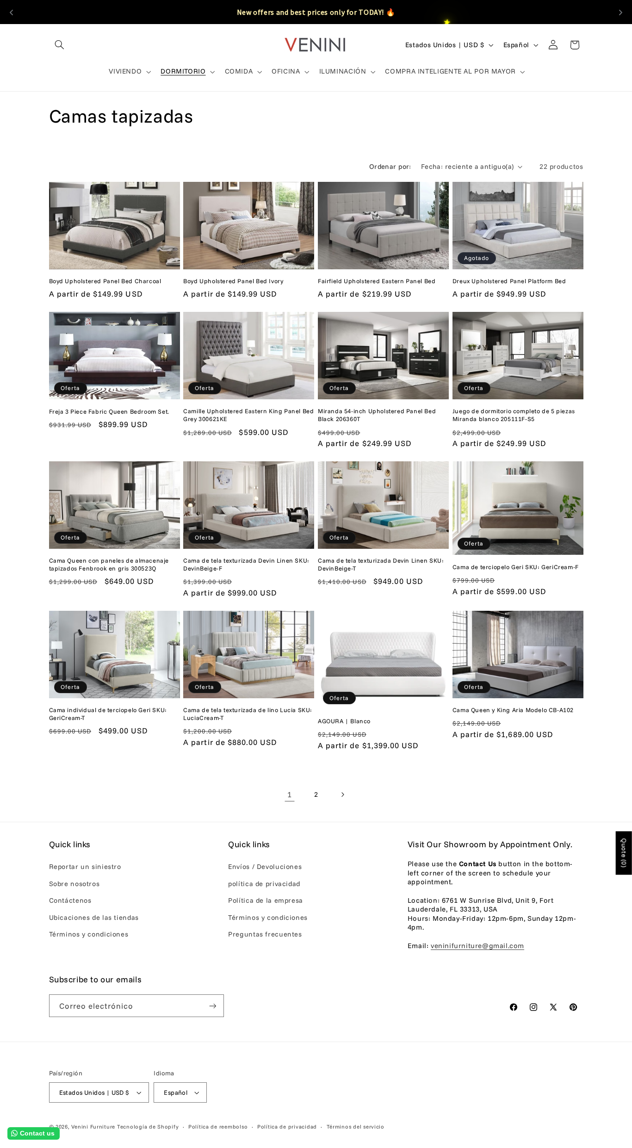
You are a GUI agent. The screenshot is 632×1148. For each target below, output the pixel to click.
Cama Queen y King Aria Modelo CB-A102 (513, 710)
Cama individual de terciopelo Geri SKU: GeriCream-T (108, 713)
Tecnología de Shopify (148, 1126)
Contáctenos (70, 900)
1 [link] (289, 794)
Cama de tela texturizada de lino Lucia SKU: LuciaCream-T (247, 713)
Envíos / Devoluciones (265, 866)
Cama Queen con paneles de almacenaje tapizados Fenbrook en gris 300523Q (109, 564)
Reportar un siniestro (85, 866)
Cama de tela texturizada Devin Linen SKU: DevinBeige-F (246, 564)
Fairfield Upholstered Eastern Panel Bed (376, 281)
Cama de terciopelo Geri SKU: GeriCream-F (515, 567)
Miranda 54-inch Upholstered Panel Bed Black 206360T (377, 414)
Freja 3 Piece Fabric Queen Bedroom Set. (109, 411)
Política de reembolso (218, 1126)
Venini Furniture (94, 1126)
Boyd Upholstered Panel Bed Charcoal (105, 281)
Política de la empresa (265, 900)
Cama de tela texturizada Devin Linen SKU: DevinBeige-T (381, 564)
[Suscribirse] (212, 1005)
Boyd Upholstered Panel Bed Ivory (233, 281)
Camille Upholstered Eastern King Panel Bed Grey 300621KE (248, 414)
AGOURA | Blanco (344, 721)
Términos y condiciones (89, 934)
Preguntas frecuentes (265, 934)
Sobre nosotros (74, 883)
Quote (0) (624, 853)
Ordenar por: (390, 166)
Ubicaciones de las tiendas (94, 917)
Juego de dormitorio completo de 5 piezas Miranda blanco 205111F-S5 (513, 414)
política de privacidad (264, 883)
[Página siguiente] (342, 794)
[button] (59, 45)
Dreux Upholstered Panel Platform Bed (509, 281)
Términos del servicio (355, 1126)
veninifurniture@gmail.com (477, 945)
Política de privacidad (287, 1126)
